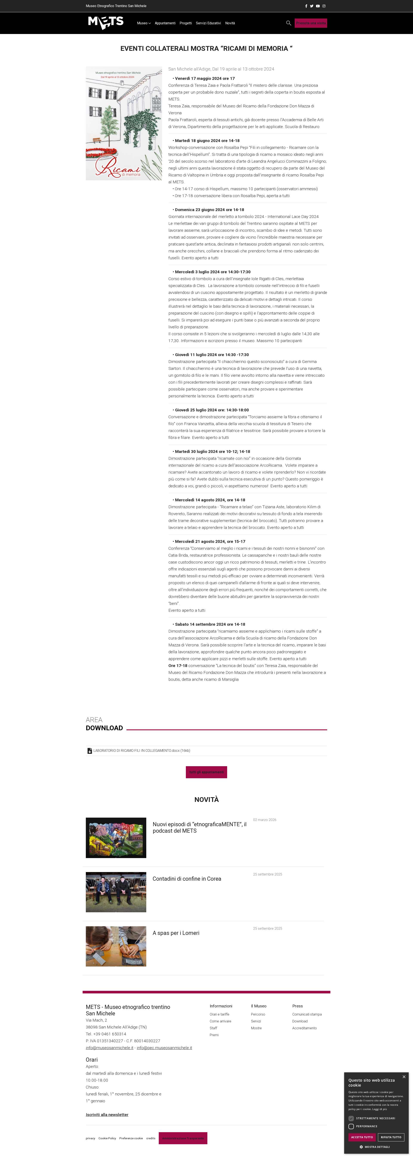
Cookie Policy (107, 1138)
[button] (376, 1146)
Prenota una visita (311, 23)
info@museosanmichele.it (109, 1047)
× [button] (403, 1077)
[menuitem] (144, 23)
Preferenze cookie (131, 1138)
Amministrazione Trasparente (183, 1138)
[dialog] (376, 1113)
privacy (90, 1138)
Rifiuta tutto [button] (391, 1137)
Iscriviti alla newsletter (107, 1114)
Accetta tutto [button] (362, 1137)
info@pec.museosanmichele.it (164, 1047)
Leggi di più (379, 1109)
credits (150, 1138)
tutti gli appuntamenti (206, 772)
